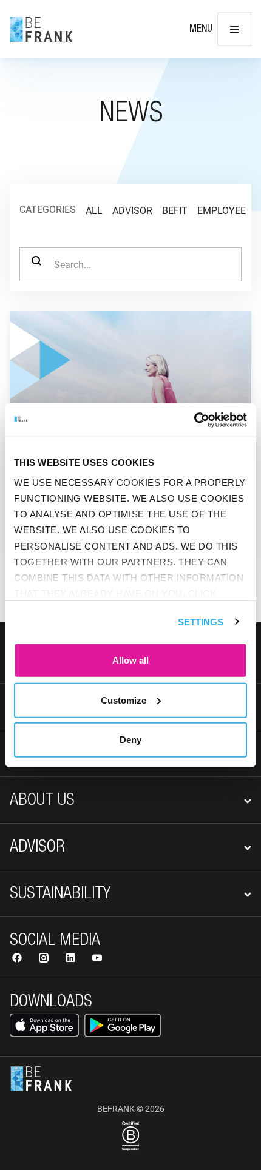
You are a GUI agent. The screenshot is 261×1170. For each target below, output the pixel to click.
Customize (123, 699)
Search (36, 264)
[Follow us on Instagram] (44, 959)
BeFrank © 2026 (130, 1109)
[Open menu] (234, 29)
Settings (201, 621)
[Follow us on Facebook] (18, 959)
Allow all (130, 660)
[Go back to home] (41, 29)
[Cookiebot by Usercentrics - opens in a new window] (194, 420)
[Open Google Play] (122, 1025)
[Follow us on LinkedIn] (71, 959)
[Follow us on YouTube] (97, 959)
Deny (130, 740)
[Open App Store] (44, 1025)
